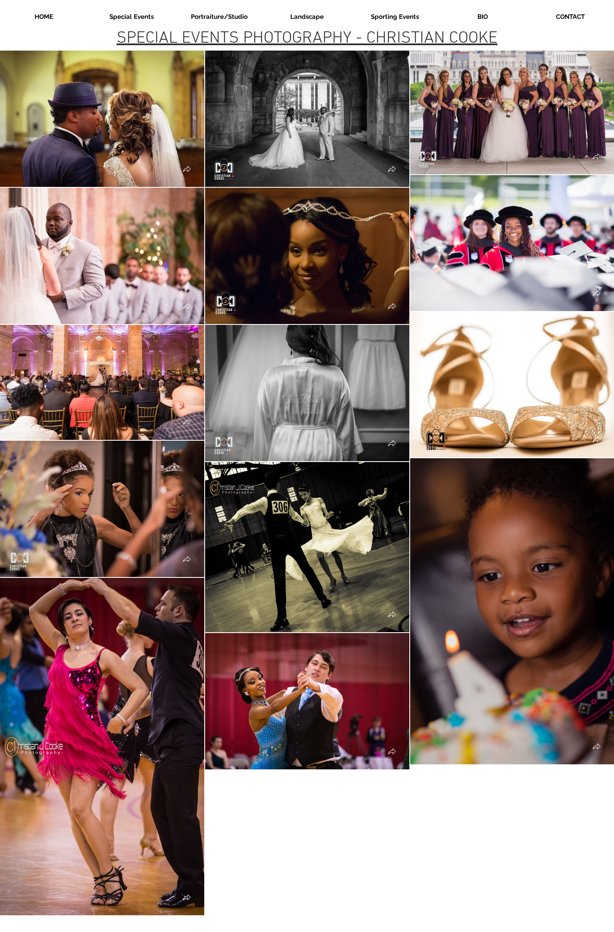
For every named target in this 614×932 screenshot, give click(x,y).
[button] (187, 170)
